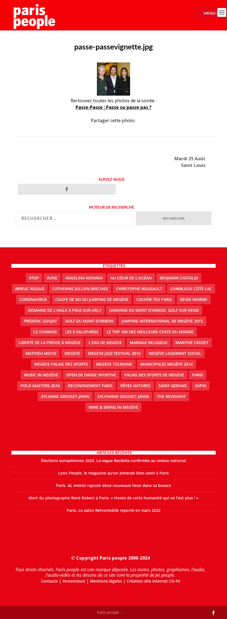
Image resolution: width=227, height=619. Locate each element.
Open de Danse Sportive (91, 374)
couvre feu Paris (154, 299)
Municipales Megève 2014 (166, 364)
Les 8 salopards (82, 331)
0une (52, 277)
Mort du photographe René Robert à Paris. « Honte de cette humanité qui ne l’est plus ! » (113, 497)
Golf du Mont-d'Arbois (89, 321)
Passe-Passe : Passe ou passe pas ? (113, 107)
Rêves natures (135, 385)
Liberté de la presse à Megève (50, 342)
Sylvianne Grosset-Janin (123, 396)
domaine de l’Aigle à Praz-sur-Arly (64, 310)
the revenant (171, 396)
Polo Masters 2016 (40, 385)
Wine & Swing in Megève (113, 407)
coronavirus (33, 299)
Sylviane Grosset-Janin (65, 396)
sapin (200, 385)
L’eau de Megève (105, 342)
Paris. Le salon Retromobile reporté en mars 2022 (114, 510)
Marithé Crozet (192, 342)
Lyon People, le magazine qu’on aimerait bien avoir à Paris (113, 473)
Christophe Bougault (139, 288)
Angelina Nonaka (83, 277)
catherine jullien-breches (80, 288)
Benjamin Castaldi (179, 277)
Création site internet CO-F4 (153, 581)
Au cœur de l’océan (131, 277)
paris (197, 374)
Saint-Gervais (173, 385)
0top (34, 277)
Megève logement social (175, 353)
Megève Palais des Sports (61, 364)
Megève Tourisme (114, 364)
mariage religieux (148, 342)
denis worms (193, 299)
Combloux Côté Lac (191, 288)
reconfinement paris (90, 385)
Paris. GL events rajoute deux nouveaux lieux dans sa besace (113, 485)
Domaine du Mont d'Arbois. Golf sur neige (154, 310)
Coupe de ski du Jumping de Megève (91, 299)
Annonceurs (74, 581)
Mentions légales (106, 581)
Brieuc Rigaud (29, 288)
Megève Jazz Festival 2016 (114, 353)
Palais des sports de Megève (154, 374)
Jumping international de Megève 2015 (162, 321)
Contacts (49, 581)
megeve (72, 353)
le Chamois (45, 331)
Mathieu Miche (40, 353)
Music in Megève (41, 374)
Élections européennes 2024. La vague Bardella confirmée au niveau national (113, 460)
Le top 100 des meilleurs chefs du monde (150, 331)
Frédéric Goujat (40, 321)
